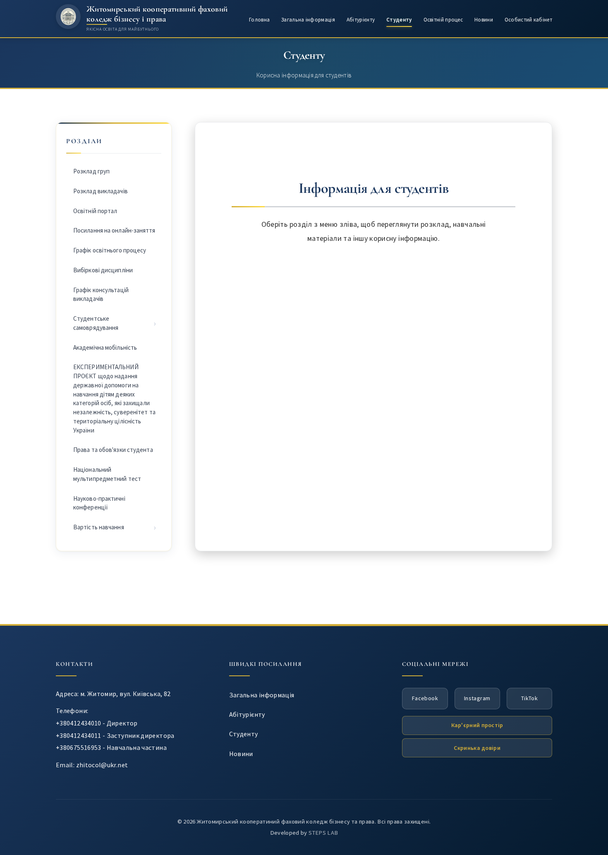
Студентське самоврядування (95, 323)
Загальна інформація (308, 19)
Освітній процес (443, 19)
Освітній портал (95, 211)
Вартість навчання (98, 527)
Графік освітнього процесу (109, 250)
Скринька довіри (477, 748)
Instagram (477, 698)
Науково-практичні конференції (99, 503)
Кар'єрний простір (477, 725)
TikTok (529, 698)
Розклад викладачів (100, 191)
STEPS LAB (323, 832)
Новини (483, 19)
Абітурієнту (361, 19)
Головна (259, 19)
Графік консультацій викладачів (101, 294)
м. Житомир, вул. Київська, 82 (125, 693)
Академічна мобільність (105, 347)
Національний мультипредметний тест (107, 474)
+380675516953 (78, 747)
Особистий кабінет (528, 19)
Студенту (399, 19)
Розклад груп (91, 171)
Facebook (425, 698)
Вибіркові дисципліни (103, 270)
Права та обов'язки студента (113, 450)
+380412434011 (78, 735)
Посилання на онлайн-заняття (114, 230)
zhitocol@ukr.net (102, 765)
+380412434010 (78, 723)
